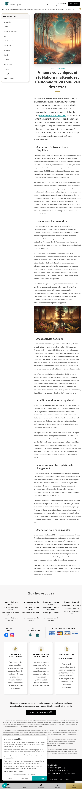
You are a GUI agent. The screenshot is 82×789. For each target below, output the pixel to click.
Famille (6, 60)
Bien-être (7, 50)
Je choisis (24, 778)
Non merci (9, 778)
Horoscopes (8, 64)
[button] (4, 785)
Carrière (7, 55)
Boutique (57, 787)
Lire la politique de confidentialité (13, 771)
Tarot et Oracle (9, 78)
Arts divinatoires (9, 41)
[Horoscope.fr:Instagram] (12, 635)
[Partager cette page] (79, 9)
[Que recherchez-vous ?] (46, 3)
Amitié (6, 27)
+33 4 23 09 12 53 (41, 712)
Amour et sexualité (10, 31)
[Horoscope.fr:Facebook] (6, 635)
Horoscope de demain (72, 602)
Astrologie (7, 45)
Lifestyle (7, 74)
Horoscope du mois (71, 608)
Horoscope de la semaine (71, 605)
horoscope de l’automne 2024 (52, 115)
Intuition (6, 69)
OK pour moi (39, 778)
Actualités (7, 22)
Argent (6, 36)
